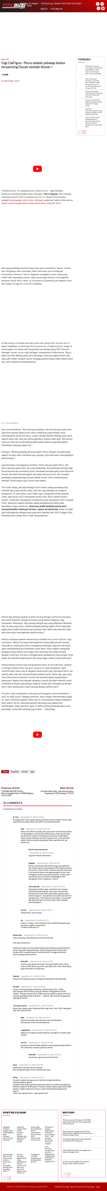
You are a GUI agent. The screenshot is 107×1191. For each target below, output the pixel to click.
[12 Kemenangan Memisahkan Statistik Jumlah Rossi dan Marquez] (81, 94)
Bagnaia (15, 771)
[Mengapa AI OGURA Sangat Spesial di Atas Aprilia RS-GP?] (37, 1150)
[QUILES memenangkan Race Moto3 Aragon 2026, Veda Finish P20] (81, 111)
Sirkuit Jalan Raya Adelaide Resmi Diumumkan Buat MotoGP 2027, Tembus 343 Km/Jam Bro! (94, 122)
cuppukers (26, 1030)
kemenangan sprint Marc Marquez (26, 200)
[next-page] (84, 132)
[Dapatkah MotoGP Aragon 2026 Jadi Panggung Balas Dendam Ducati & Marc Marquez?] (9, 1122)
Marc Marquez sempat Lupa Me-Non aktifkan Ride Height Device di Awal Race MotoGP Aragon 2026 (93, 83)
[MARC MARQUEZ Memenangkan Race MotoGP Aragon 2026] (81, 103)
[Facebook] (97, 4)
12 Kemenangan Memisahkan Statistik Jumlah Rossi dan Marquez (94, 94)
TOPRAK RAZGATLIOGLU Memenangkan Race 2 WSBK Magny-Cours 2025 (17, 793)
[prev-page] (79, 132)
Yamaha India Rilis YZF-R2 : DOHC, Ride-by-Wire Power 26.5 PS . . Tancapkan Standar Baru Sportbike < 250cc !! (8, 1162)
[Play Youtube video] (37, 169)
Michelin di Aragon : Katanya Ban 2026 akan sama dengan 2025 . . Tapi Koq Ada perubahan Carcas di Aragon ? (50, 1135)
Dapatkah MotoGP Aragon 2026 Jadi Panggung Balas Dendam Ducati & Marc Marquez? (8, 1133)
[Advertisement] (53, 33)
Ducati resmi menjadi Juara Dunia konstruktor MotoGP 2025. (31, 203)
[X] (98, 8)
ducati (25, 771)
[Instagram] (102, 4)
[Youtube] (103, 8)
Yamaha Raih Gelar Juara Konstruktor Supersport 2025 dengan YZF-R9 (57, 792)
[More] (68, 780)
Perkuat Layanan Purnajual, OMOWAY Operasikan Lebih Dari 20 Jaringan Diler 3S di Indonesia (94, 69)
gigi (32, 771)
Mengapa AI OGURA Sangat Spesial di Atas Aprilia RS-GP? (36, 1158)
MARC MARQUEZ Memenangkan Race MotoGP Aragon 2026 (93, 103)
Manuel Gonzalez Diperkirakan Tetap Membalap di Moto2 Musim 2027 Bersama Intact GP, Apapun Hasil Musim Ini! (21, 1163)
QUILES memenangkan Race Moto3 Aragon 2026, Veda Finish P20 (93, 111)
